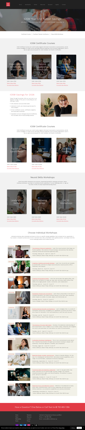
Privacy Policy (61, 428)
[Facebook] (25, 425)
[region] (17, 67)
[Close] (83, 428)
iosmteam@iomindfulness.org (50, 419)
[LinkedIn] (21, 425)
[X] (32, 425)
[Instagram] (28, 425)
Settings (73, 428)
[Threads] (36, 425)
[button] (43, 5)
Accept (79, 428)
